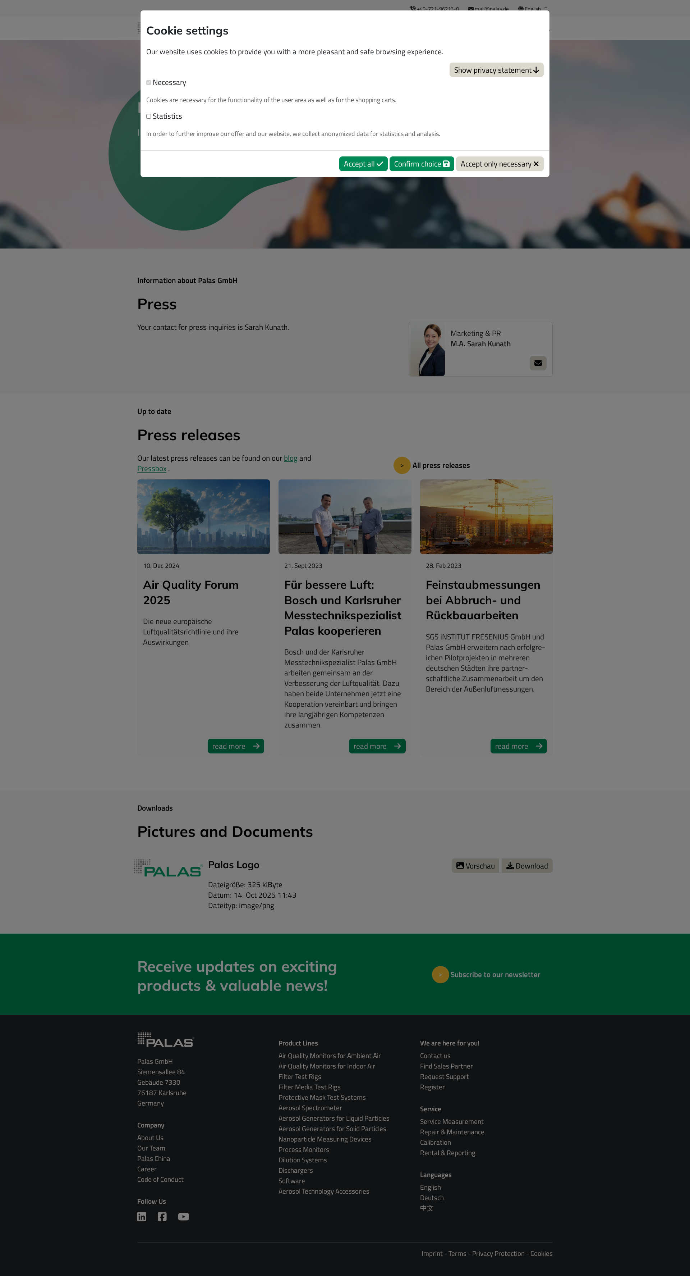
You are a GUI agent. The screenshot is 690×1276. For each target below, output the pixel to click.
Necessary (168, 82)
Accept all (360, 163)
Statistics (166, 116)
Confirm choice (418, 163)
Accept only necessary (497, 163)
